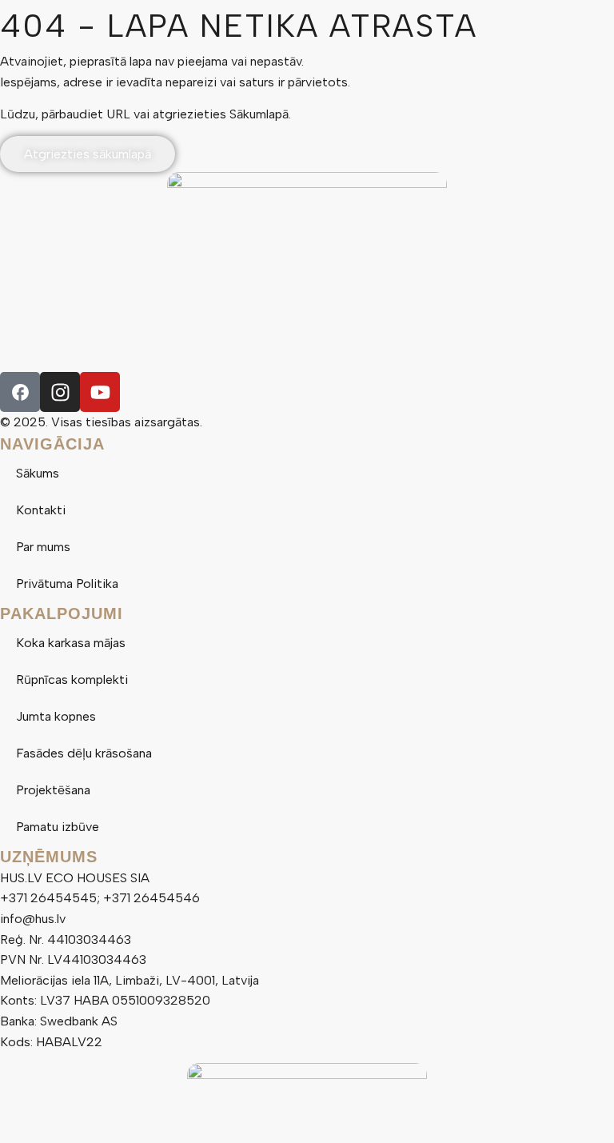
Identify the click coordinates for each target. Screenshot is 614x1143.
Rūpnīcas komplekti (72, 679)
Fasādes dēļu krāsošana (84, 753)
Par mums (43, 546)
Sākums (37, 473)
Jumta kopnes (56, 716)
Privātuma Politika (67, 583)
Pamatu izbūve (57, 826)
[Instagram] (60, 392)
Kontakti (41, 510)
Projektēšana (53, 789)
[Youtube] (100, 392)
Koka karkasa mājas (71, 642)
